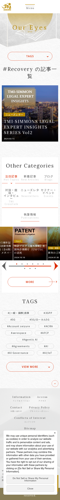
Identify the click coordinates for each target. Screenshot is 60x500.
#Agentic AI (30, 339)
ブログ (48, 178)
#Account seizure (18, 326)
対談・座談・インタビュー (11, 197)
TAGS (30, 56)
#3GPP (48, 313)
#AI (46, 346)
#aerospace (18, 332)
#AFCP (45, 332)
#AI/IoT (47, 352)
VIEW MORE (30, 367)
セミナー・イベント (48, 193)
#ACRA (48, 326)
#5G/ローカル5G (40, 319)
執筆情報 (30, 216)
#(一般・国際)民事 (19, 313)
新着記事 (30, 178)
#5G (13, 319)
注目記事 (11, 178)
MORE (30, 282)
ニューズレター (30, 193)
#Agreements (21, 346)
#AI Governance (18, 352)
